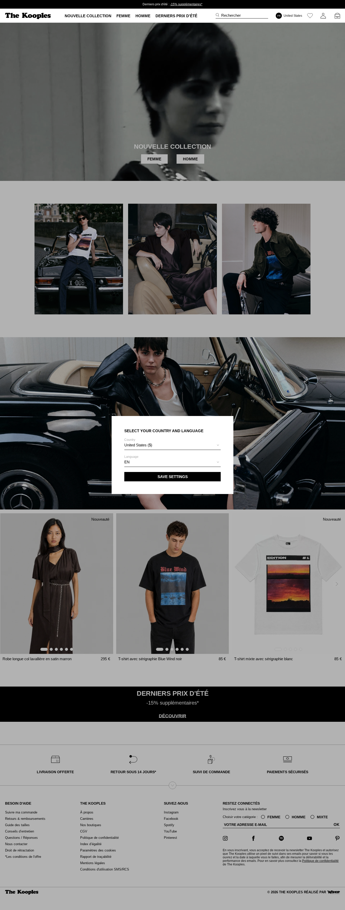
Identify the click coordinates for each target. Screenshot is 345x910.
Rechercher (231, 15)
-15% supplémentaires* (186, 4)
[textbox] (172, 445)
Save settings (173, 477)
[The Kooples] (28, 16)
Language (131, 459)
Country (138, 442)
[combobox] (172, 446)
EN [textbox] (127, 462)
